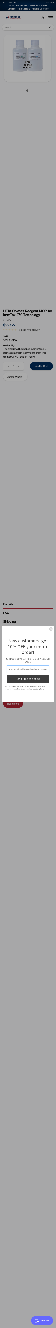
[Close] (51, 629)
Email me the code (28, 679)
